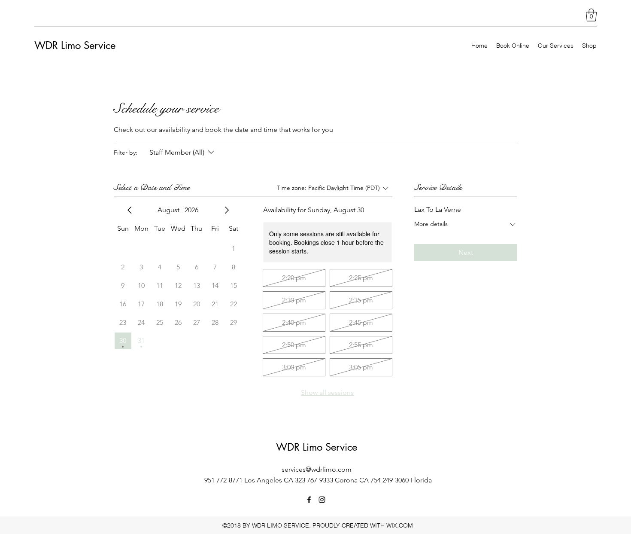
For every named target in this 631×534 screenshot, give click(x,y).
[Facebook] (309, 499)
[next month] (226, 210)
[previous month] (129, 210)
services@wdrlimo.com (317, 469)
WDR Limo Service (74, 45)
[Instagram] (322, 499)
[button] (591, 15)
